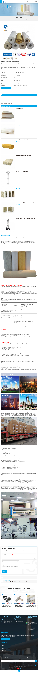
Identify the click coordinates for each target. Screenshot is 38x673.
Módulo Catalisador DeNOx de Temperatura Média (25, 202)
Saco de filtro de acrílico (20, 124)
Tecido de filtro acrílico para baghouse (12, 554)
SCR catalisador (4, 101)
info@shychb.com (22, 618)
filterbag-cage (21, 620)
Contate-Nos (4, 650)
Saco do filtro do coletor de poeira (7, 97)
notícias (3, 648)
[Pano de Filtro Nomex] (8, 115)
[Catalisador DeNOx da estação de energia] (8, 162)
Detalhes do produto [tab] (5, 235)
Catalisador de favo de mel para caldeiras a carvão (25, 187)
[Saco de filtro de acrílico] (8, 131)
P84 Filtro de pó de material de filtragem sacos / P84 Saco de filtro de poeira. (31, 606)
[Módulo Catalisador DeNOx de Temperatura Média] (8, 209)
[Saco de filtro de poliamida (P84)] (8, 146)
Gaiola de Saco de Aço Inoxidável (22, 171)
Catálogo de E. (4, 639)
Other (14, 19)
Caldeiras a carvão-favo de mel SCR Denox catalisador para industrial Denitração (19, 606)
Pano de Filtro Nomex (19, 108)
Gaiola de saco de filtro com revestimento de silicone (25, 218)
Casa (11, 19)
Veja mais (17, 110)
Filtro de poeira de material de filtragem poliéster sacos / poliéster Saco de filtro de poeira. (7, 606)
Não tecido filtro (4, 99)
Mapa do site (16, 666)
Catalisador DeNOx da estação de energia (23, 155)
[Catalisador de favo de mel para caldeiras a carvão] (8, 193)
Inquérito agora (5, 88)
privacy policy (23, 666)
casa (3, 645)
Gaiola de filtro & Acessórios (6, 103)
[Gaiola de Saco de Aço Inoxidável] (8, 178)
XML (20, 666)
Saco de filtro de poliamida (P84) (22, 139)
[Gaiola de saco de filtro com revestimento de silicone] (8, 225)
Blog (12, 666)
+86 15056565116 (21, 621)
